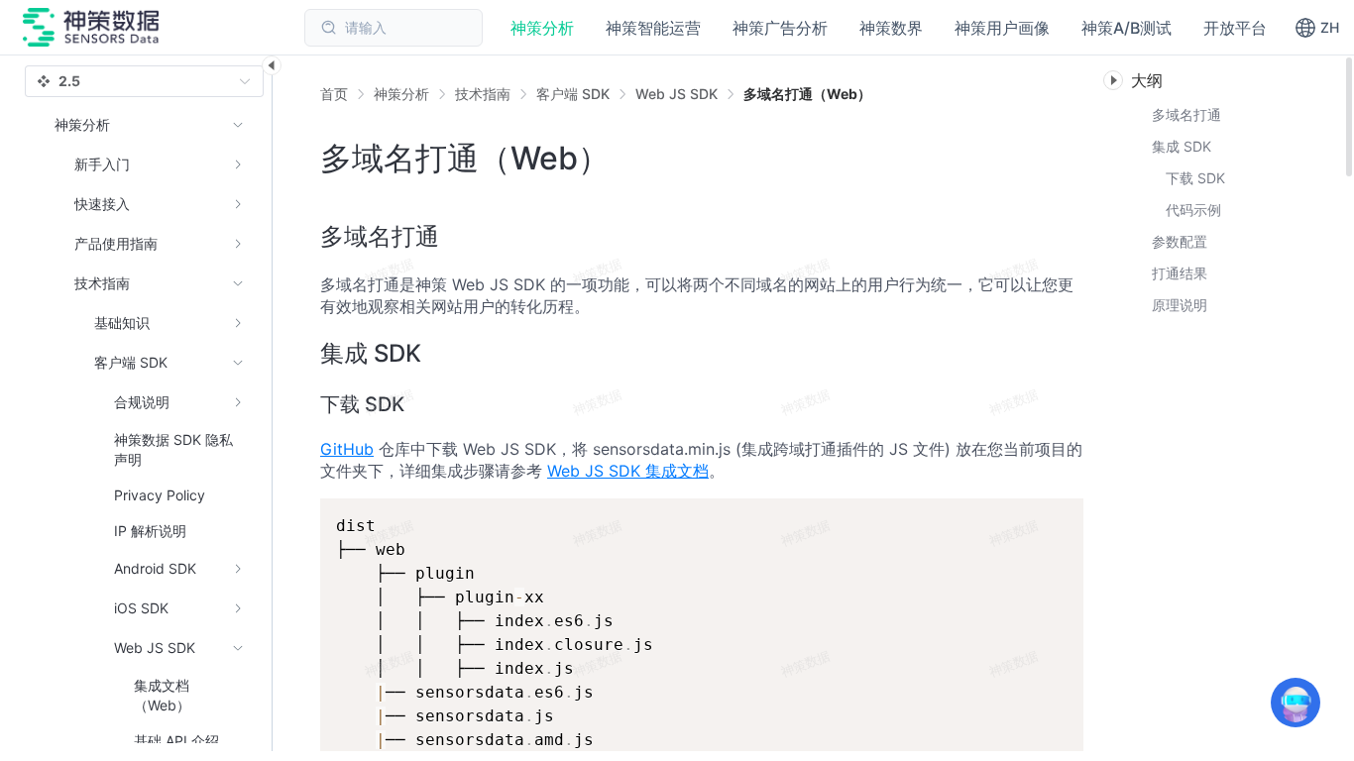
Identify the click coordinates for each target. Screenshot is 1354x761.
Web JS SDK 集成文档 (628, 471)
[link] (401, 94)
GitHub (347, 449)
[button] (1317, 28)
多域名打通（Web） (807, 93)
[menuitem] (149, 164)
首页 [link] (334, 94)
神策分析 (401, 93)
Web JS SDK (676, 93)
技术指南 (482, 93)
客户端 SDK (573, 93)
